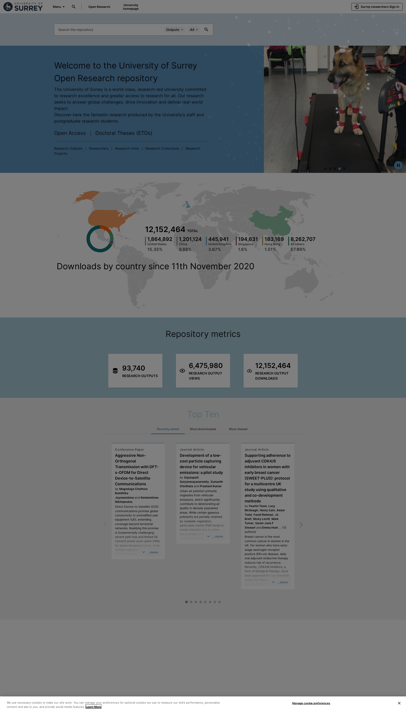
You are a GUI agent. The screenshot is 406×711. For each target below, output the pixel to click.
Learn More (93, 706)
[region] (203, 703)
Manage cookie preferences (311, 703)
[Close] (399, 703)
